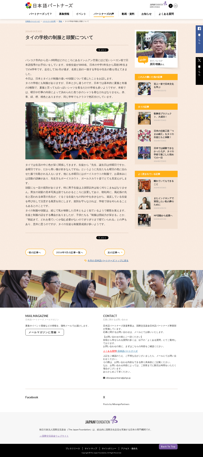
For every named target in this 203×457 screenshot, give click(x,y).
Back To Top (168, 446)
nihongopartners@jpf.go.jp (118, 378)
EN (175, 6)
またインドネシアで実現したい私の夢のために (164, 201)
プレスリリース (72, 448)
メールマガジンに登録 (43, 332)
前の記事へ (36, 252)
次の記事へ (114, 252)
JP (171, 6)
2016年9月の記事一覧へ (69, 252)
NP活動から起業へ (163, 215)
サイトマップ (91, 448)
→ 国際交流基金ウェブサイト (54, 435)
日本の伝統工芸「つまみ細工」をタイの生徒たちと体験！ (164, 133)
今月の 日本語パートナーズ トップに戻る (108, 260)
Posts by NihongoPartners (116, 404)
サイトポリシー (109, 448)
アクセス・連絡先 (129, 448)
